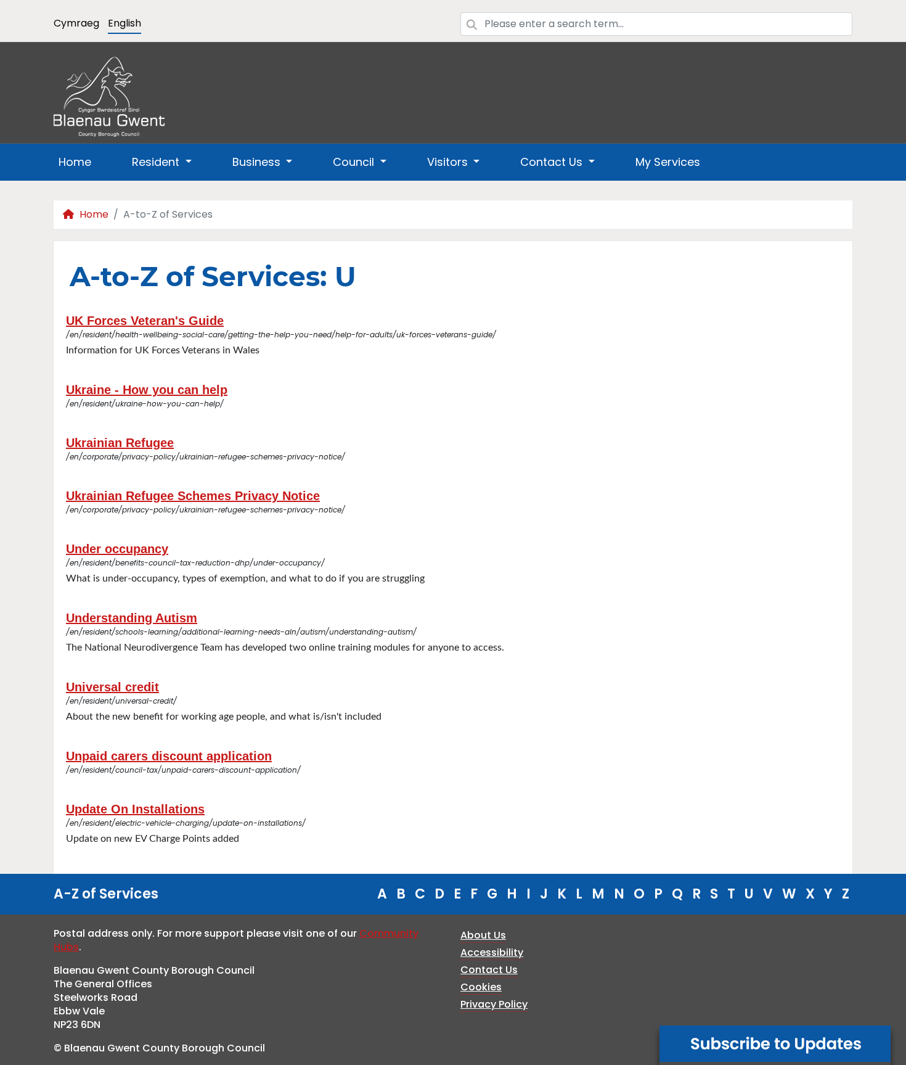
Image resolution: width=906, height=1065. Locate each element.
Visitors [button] (449, 162)
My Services (667, 162)
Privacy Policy (494, 1004)
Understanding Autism (131, 618)
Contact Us (489, 970)
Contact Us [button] (553, 162)
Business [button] (258, 162)
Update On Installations (135, 809)
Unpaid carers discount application (169, 756)
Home (75, 162)
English (124, 23)
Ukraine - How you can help (146, 390)
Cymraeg (76, 23)
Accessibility (491, 952)
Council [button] (355, 162)
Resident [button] (157, 162)
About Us (483, 935)
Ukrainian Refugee (120, 443)
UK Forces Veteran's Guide (145, 320)
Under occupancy (117, 549)
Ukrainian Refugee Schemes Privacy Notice (193, 496)
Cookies (481, 987)
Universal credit (112, 687)
